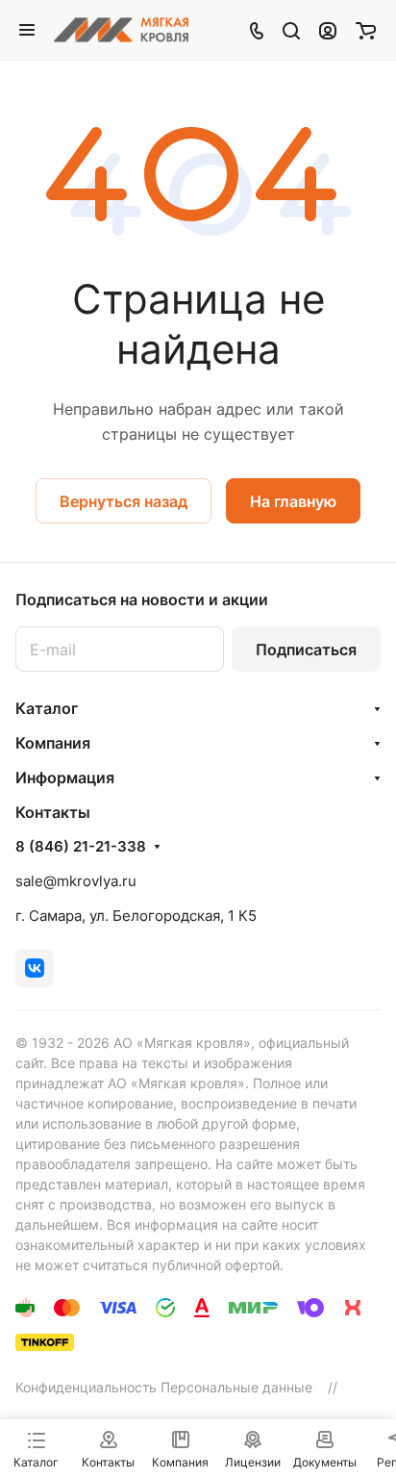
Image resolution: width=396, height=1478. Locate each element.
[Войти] (327, 29)
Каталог (46, 708)
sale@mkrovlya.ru (75, 881)
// (332, 1387)
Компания (52, 742)
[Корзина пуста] (366, 29)
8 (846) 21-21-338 (80, 846)
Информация (64, 777)
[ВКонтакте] (34, 968)
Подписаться (306, 649)
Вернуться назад (123, 501)
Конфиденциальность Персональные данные (163, 1387)
